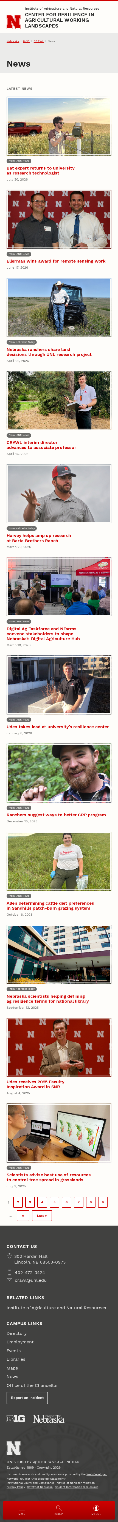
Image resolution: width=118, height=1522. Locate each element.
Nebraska (13, 41)
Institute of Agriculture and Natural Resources (62, 8)
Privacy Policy (16, 1486)
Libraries (16, 1359)
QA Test (25, 1478)
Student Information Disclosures (76, 1486)
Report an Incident (27, 1398)
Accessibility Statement (48, 1478)
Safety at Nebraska (40, 1486)
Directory (17, 1333)
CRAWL (39, 41)
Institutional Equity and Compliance (31, 1482)
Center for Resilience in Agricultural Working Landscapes (59, 20)
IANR (26, 41)
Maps (12, 1368)
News (12, 1376)
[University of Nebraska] (49, 1419)
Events (14, 1350)
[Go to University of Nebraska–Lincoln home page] (14, 22)
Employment (20, 1341)
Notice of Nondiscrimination (76, 1482)
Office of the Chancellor (32, 1385)
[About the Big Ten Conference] (16, 1419)
